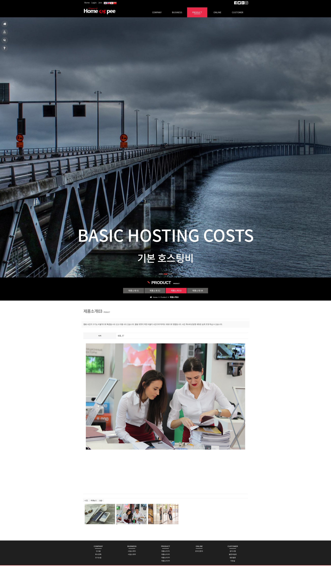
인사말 (98, 551)
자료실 (232, 561)
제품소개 (4, 32)
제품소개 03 (176, 290)
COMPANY (157, 12)
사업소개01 (132, 551)
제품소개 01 (133, 290)
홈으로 (4, 24)
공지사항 (233, 551)
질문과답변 (4, 40)
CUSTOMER (237, 12)
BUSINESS (177, 12)
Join (100, 2)
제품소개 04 (197, 290)
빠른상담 (4, 48)
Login (93, 2)
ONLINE (217, 12)
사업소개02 (132, 554)
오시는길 (98, 557)
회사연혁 (98, 554)
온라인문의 (199, 551)
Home (87, 2)
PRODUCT (197, 12)
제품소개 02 (155, 290)
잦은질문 (233, 557)
